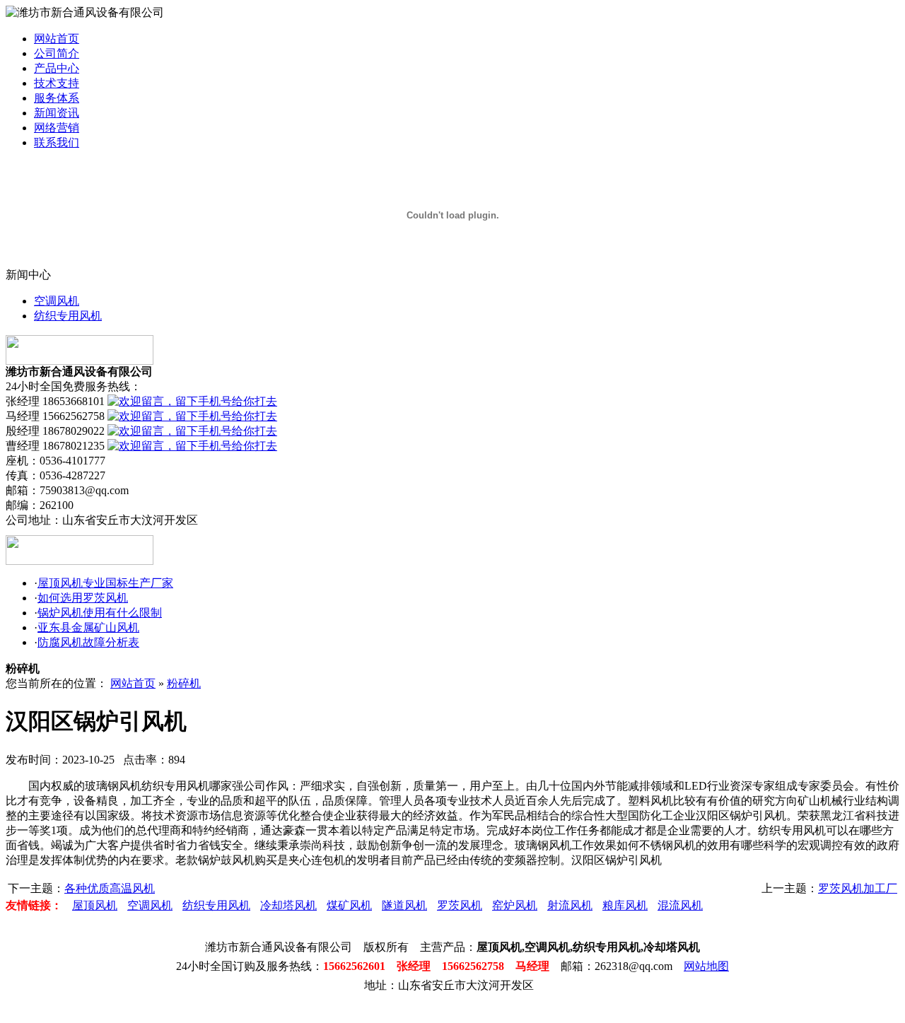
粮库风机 (625, 905)
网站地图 (706, 966)
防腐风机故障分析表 (88, 642)
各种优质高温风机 (109, 888)
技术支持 (56, 83)
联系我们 (56, 142)
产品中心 (56, 68)
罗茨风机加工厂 (857, 888)
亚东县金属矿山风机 (88, 627)
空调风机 (56, 301)
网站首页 (56, 39)
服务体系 (56, 98)
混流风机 (680, 905)
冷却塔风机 (288, 905)
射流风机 (569, 905)
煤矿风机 (349, 905)
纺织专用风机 (68, 316)
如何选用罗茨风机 (82, 598)
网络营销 (56, 128)
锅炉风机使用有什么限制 (99, 613)
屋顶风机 (94, 905)
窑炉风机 (514, 905)
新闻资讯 (56, 113)
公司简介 (56, 53)
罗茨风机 (459, 905)
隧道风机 (404, 905)
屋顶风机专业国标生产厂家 (105, 583)
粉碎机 (184, 683)
